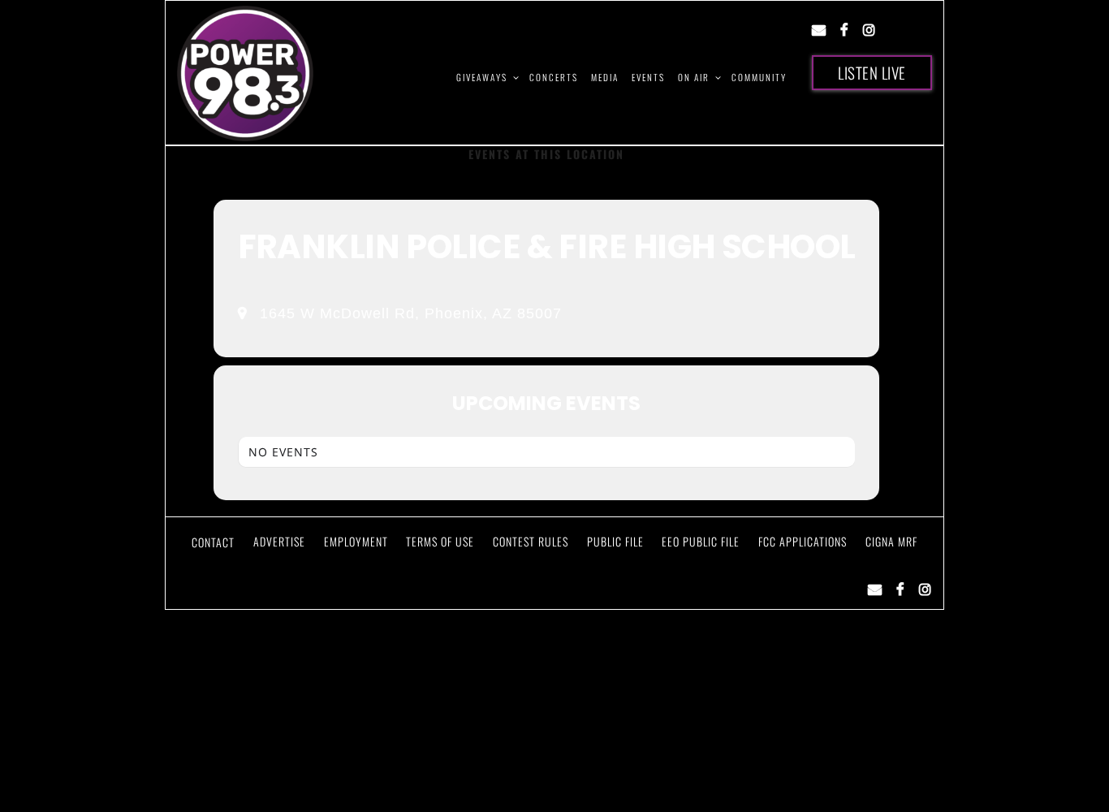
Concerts (553, 77)
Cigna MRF (891, 541)
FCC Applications (802, 541)
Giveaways (481, 77)
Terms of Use (440, 541)
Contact (213, 542)
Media (605, 77)
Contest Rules (530, 541)
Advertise (279, 541)
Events (648, 77)
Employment (356, 541)
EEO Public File (701, 541)
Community (759, 77)
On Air (694, 77)
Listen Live (872, 72)
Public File (615, 541)
